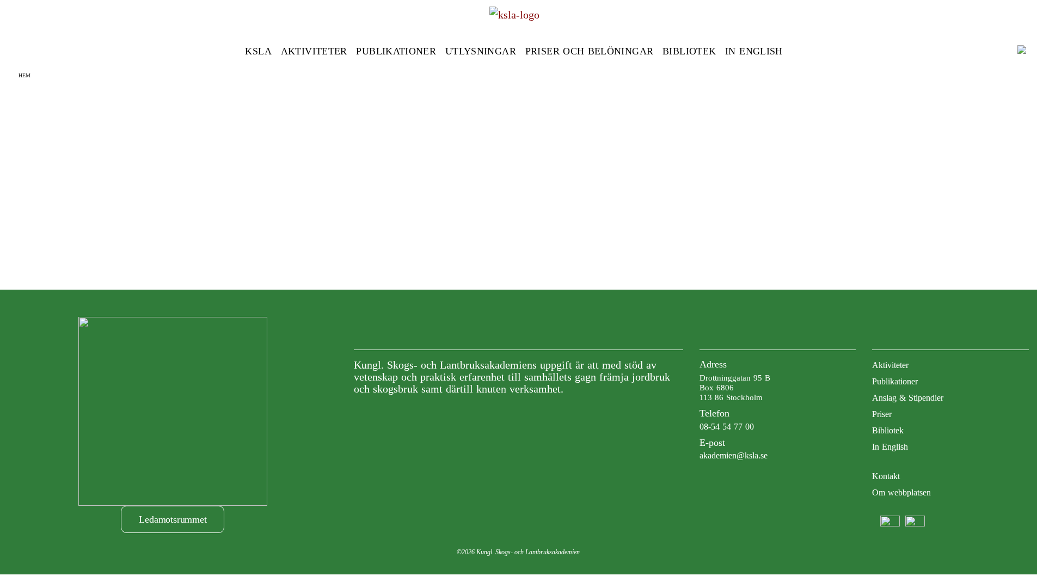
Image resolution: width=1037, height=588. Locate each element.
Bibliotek (689, 51)
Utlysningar (480, 51)
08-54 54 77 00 (726, 426)
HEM (24, 75)
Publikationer (396, 51)
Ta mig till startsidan (518, 180)
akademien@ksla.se (733, 455)
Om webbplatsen (901, 492)
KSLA (258, 51)
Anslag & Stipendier (907, 397)
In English (754, 51)
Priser (882, 414)
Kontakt (886, 476)
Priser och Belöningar (589, 51)
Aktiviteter (314, 51)
